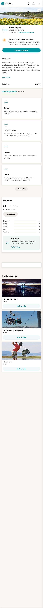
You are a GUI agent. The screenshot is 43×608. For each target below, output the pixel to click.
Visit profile (21, 306)
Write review (10, 214)
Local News (13, 30)
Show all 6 (21, 189)
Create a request (21, 50)
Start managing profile (26, 32)
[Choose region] (28, 3)
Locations (5, 84)
